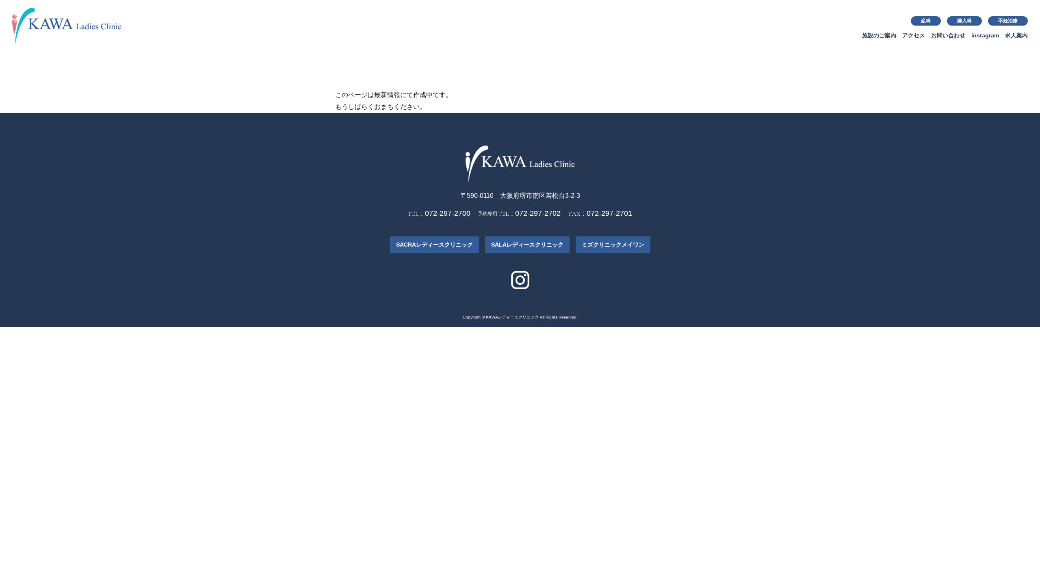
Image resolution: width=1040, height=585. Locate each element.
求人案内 (1016, 35)
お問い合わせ (948, 35)
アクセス (913, 35)
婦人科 (964, 21)
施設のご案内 (879, 35)
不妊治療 (1008, 21)
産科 (926, 21)
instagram (985, 35)
